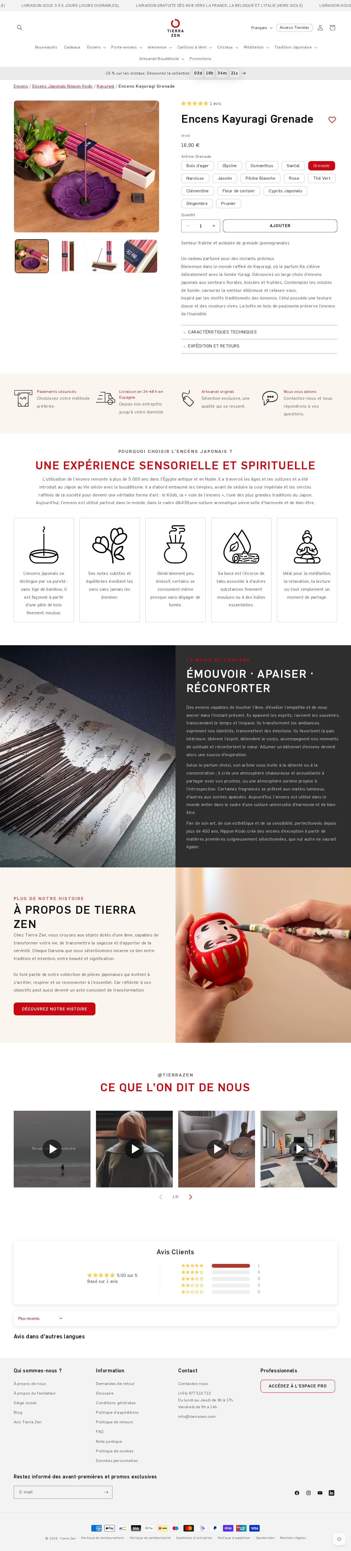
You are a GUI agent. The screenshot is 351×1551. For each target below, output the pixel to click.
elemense (157, 47)
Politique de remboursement (102, 1538)
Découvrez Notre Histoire (54, 1009)
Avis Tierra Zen (28, 1422)
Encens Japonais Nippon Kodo (62, 86)
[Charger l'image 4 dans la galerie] (140, 256)
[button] (20, 28)
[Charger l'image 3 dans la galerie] (104, 256)
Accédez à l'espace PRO (298, 1386)
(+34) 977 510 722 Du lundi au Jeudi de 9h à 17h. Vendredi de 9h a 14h (206, 1400)
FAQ (100, 1431)
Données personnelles (117, 1460)
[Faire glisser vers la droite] (189, 1197)
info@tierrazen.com (197, 1416)
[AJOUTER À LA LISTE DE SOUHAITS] (330, 119)
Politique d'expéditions (117, 1412)
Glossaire (105, 1393)
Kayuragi (105, 86)
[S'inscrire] (106, 1492)
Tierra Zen (68, 1538)
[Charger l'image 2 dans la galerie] (68, 256)
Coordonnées (265, 1538)
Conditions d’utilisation (194, 1538)
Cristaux (225, 47)
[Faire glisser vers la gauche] (161, 1197)
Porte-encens (124, 47)
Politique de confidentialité (150, 1538)
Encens (94, 47)
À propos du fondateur (35, 1393)
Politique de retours (114, 1422)
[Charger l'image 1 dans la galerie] (32, 256)
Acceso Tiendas (294, 27)
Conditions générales (116, 1403)
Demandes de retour (115, 1383)
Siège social (25, 1403)
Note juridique (109, 1441)
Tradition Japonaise (293, 47)
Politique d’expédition (234, 1538)
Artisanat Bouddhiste (159, 58)
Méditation (254, 47)
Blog (18, 1412)
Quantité (188, 215)
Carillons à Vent (192, 47)
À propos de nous (30, 1383)
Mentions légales (293, 1538)
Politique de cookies (115, 1451)
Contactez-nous (193, 1383)
